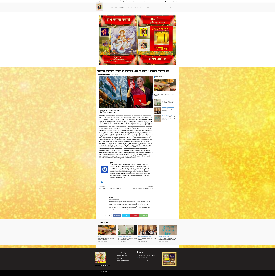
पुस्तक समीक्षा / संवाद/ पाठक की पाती (167, 115)
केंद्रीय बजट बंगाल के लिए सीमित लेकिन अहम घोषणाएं (142, 188)
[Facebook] (162, 1)
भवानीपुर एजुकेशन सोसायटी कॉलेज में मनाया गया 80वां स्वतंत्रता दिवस (168, 102)
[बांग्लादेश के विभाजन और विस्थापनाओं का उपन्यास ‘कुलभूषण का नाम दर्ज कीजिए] (157, 118)
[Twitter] (164, 1)
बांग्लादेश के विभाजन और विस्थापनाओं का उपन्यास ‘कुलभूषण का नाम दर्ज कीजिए (169, 117)
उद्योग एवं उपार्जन (100, 74)
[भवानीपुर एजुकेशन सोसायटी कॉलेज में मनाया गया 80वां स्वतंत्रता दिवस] (157, 102)
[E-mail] (102, 182)
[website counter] (102, 266)
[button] (171, 7)
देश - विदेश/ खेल (107, 74)
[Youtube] (166, 1)
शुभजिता (111, 197)
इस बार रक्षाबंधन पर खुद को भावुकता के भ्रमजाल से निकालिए (106, 239)
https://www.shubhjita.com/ (114, 199)
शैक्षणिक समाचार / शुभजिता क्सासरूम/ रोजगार (168, 99)
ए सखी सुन (155, 92)
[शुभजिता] (104, 203)
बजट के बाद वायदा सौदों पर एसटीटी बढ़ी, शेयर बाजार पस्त (110, 188)
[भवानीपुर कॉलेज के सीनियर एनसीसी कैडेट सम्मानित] (157, 110)
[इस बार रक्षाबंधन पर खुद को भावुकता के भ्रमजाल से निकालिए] (165, 85)
